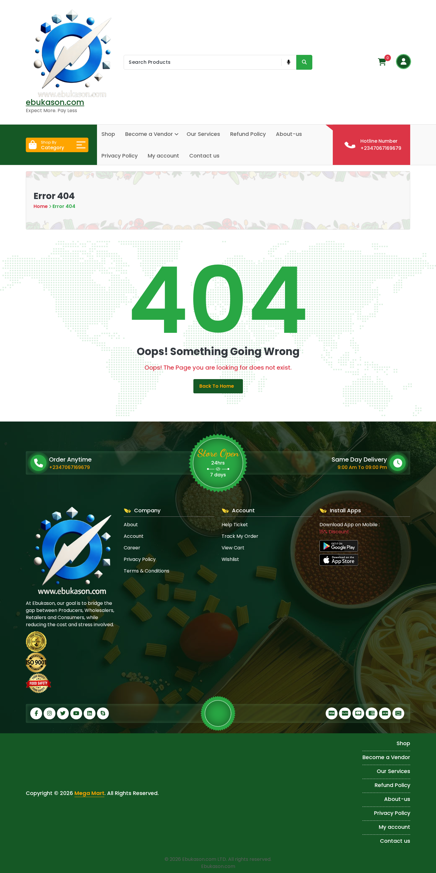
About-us (289, 134)
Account (134, 536)
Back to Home (216, 386)
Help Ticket (235, 524)
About (131, 524)
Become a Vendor (149, 134)
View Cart (233, 547)
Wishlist (230, 559)
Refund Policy (248, 134)
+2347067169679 (69, 467)
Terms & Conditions (146, 570)
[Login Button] (403, 61)
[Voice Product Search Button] (288, 62)
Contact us (204, 155)
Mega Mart (89, 793)
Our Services (203, 134)
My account (163, 155)
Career (132, 547)
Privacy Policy (119, 155)
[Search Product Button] (304, 62)
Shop (108, 134)
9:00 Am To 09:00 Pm (362, 467)
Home (41, 206)
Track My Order (240, 536)
